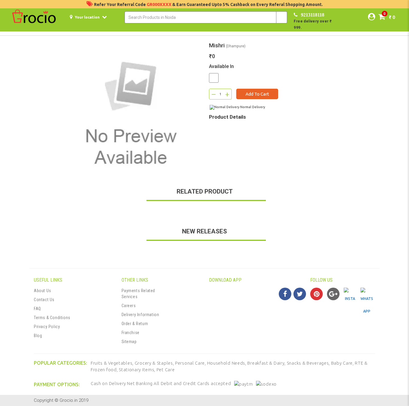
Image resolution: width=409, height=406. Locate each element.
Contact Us (44, 299)
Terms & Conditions (52, 317)
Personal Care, (191, 363)
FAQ (37, 308)
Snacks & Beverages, (309, 363)
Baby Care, (343, 363)
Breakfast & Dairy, (267, 363)
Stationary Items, (138, 369)
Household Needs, (227, 363)
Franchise (131, 332)
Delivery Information (140, 314)
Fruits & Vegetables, (113, 363)
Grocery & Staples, (155, 363)
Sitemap (129, 341)
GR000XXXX (159, 4)
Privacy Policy (47, 326)
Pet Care (166, 369)
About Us (42, 290)
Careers (129, 305)
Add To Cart (257, 93)
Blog (38, 335)
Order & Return (135, 323)
